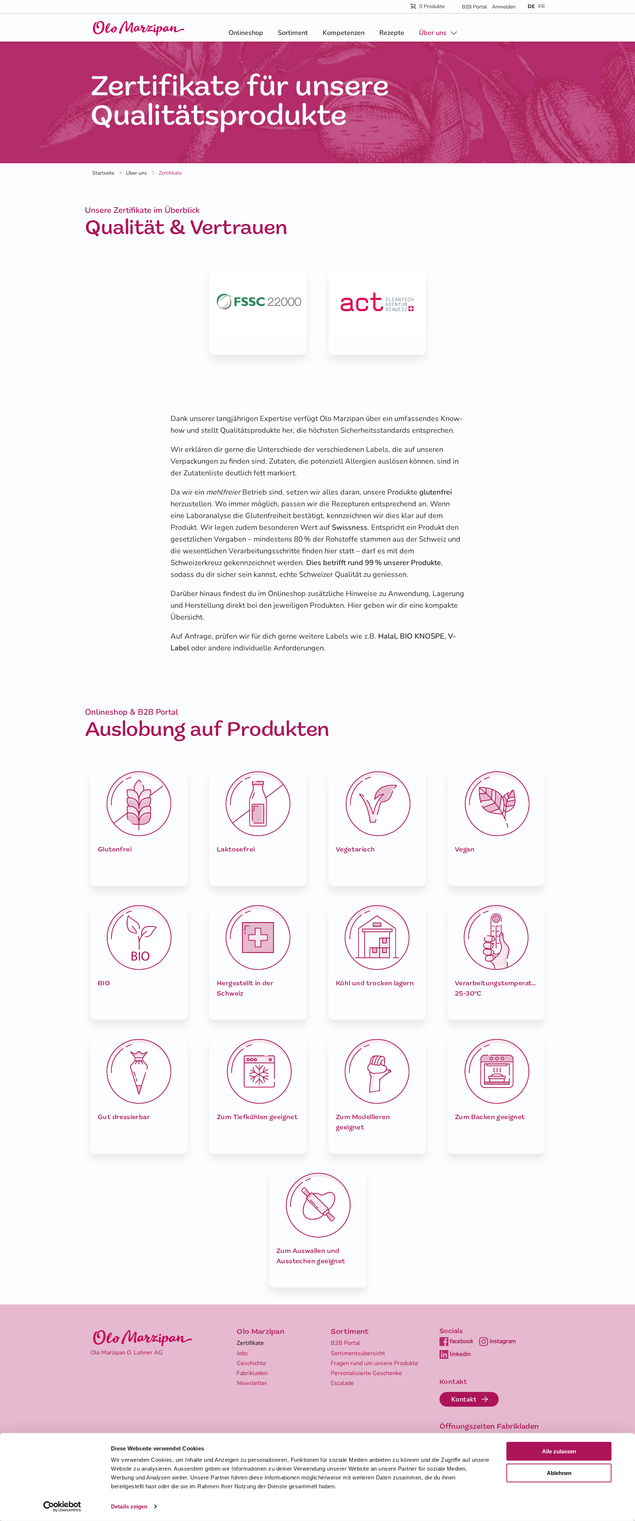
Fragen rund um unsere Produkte (374, 1363)
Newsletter (252, 1383)
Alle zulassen (559, 1451)
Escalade (342, 1383)
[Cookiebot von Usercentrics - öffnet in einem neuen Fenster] (62, 1506)
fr (541, 6)
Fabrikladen (252, 1373)
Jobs (242, 1353)
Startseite (103, 172)
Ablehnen (559, 1473)
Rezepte (391, 32)
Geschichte (251, 1363)
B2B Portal (474, 6)
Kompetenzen (344, 32)
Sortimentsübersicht (358, 1353)
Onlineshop (246, 32)
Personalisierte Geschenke (366, 1373)
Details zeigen (129, 1506)
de (531, 6)
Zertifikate (250, 1343)
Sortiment (293, 32)
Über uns (432, 32)
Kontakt (464, 1399)
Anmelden (504, 6)
